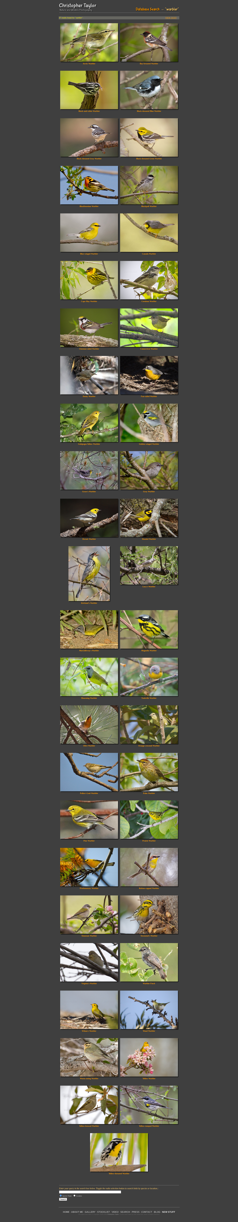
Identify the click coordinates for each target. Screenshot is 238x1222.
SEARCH (125, 1212)
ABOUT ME (77, 1212)
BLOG (157, 1212)
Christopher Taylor (77, 5)
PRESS (136, 1212)
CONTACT (146, 1212)
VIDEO (115, 1212)
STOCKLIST (103, 1212)
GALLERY (90, 1212)
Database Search (147, 9)
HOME (66, 1212)
